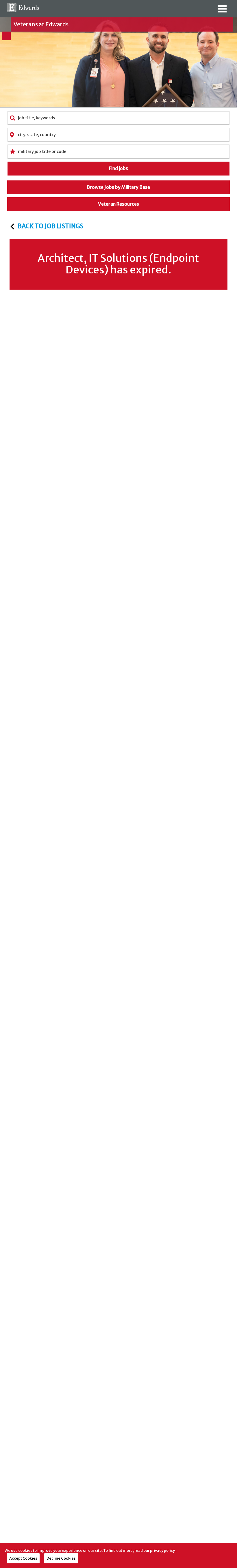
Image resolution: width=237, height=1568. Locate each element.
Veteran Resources (118, 204)
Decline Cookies (61, 1558)
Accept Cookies (23, 1558)
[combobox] (119, 118)
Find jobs (118, 168)
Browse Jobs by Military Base (118, 187)
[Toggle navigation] (222, 10)
